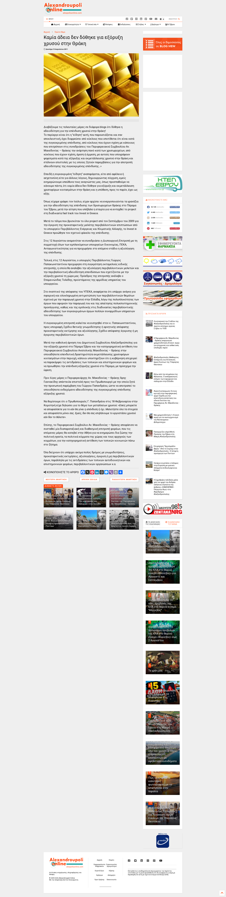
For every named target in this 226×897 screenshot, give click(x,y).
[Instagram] (136, 19)
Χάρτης (111, 871)
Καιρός (111, 860)
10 (150, 802)
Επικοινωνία (111, 880)
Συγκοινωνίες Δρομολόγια (111, 865)
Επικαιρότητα (73, 24)
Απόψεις (109, 24)
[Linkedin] (141, 19)
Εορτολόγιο (99, 871)
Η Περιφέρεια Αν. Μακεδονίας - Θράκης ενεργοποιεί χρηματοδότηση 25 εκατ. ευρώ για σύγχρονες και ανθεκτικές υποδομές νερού (166, 343)
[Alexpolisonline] (156, 19)
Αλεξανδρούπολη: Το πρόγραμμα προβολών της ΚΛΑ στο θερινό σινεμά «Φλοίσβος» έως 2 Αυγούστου (162, 633)
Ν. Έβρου (171, 24)
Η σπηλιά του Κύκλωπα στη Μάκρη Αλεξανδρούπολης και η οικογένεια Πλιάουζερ (89, 522)
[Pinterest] (146, 19)
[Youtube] (150, 19)
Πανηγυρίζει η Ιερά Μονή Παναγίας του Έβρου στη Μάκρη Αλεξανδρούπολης (165, 434)
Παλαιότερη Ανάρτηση (124, 479)
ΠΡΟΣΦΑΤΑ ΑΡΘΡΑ (156, 314)
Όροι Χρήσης (99, 880)
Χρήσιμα (155, 24)
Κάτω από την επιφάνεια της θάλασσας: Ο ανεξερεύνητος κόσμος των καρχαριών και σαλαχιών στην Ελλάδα (90, 498)
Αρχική (56, 24)
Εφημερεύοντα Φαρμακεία (99, 865)
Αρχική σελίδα (89, 479)
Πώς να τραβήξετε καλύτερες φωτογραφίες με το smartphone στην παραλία (160, 784)
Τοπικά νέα (92, 24)
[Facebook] (127, 19)
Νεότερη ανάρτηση (56, 479)
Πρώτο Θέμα (60, 32)
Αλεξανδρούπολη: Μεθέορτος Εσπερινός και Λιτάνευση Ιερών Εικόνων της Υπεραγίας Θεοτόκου (58, 500)
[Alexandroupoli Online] (63, 13)
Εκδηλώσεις (125, 24)
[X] (132, 19)
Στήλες (141, 24)
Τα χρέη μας (155, 670)
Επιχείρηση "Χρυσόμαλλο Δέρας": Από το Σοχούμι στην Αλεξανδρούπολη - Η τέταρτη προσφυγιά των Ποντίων (58, 520)
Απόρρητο (111, 875)
